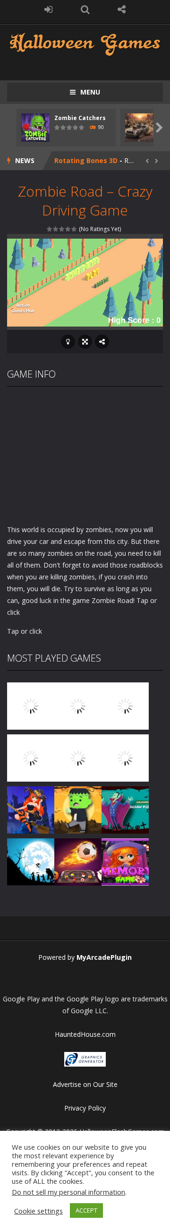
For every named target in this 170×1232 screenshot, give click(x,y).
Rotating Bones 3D (86, 160)
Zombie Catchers (80, 118)
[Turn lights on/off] (68, 342)
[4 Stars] (68, 229)
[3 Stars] (62, 229)
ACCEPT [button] (86, 1210)
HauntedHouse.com (85, 1034)
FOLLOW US (122, 9)
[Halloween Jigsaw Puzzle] (125, 808)
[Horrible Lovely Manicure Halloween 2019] (30, 808)
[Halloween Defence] (78, 756)
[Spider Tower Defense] (30, 704)
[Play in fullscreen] (85, 342)
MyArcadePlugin (104, 957)
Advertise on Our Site (85, 1084)
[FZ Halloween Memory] (125, 860)
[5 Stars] (74, 229)
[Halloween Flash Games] (85, 43)
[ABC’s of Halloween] (30, 756)
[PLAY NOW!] (35, 126)
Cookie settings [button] (38, 1210)
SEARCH (85, 9)
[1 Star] (50, 229)
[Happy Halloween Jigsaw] (30, 860)
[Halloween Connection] (78, 704)
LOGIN (49, 9)
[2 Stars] (56, 229)
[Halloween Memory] (78, 808)
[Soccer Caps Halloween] (78, 860)
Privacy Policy (85, 1107)
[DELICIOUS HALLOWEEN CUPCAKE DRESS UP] (125, 704)
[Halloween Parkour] (125, 756)
